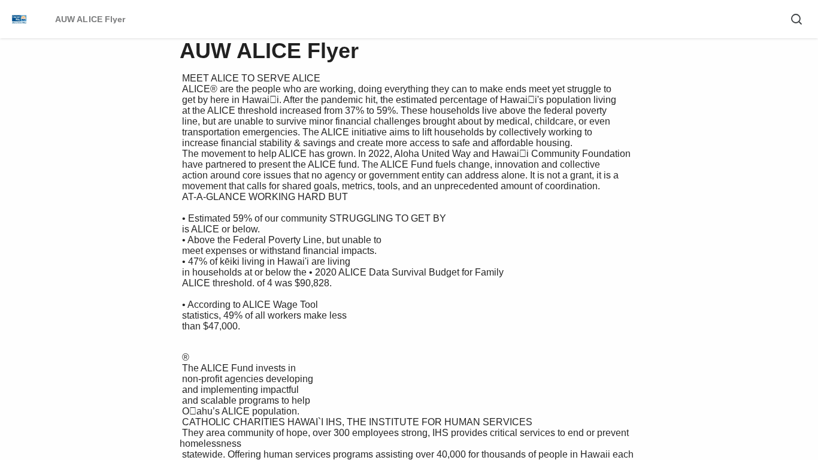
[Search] (796, 19)
